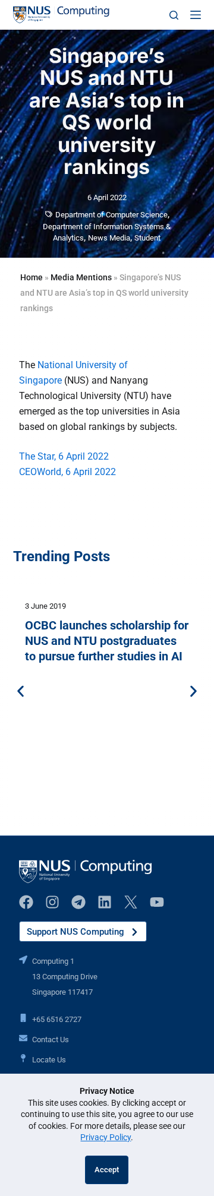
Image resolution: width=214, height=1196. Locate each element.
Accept (107, 1169)
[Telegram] (78, 902)
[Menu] (195, 15)
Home (31, 277)
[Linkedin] (104, 902)
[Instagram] (52, 902)
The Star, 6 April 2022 (64, 456)
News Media (109, 237)
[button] (20, 691)
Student (147, 237)
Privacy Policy (105, 1137)
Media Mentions (81, 277)
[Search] (173, 15)
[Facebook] (26, 902)
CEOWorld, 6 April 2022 (67, 471)
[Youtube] (157, 902)
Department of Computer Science (111, 214)
